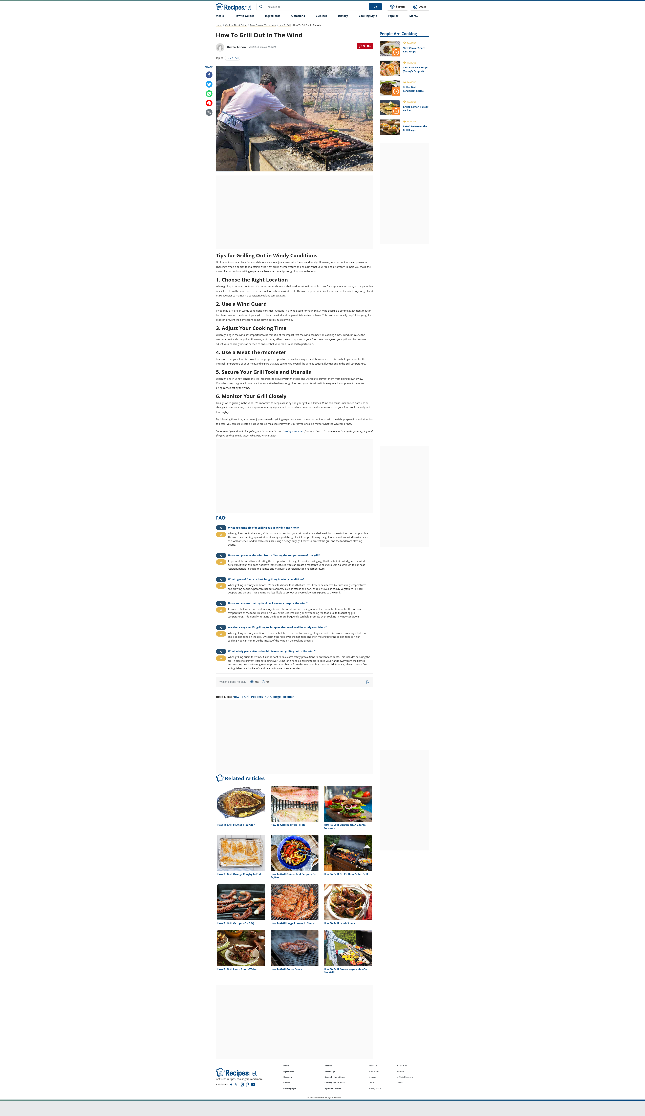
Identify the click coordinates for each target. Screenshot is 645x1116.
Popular (393, 16)
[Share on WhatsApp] (209, 93)
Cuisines (321, 16)
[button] (209, 112)
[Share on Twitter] (209, 84)
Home (219, 25)
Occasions (298, 16)
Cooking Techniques (293, 431)
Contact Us (402, 1065)
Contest (400, 1071)
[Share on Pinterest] (365, 46)
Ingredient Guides (333, 1088)
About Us (373, 1065)
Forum (400, 6)
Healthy (328, 1065)
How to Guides (244, 16)
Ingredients (272, 16)
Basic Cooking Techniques (263, 25)
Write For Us (374, 1071)
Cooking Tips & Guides (236, 25)
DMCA (371, 1082)
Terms (399, 1082)
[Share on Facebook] (209, 75)
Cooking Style (289, 1088)
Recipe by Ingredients (335, 1077)
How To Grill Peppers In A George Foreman (263, 697)
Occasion (287, 1077)
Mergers (372, 1077)
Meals (286, 1065)
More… (414, 16)
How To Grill (284, 25)
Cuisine (286, 1082)
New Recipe (330, 1071)
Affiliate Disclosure (405, 1077)
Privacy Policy (375, 1088)
